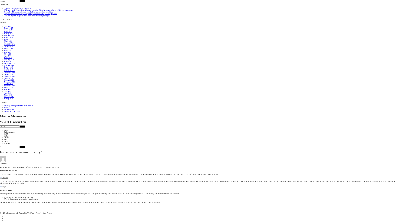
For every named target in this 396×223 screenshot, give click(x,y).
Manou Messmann (13, 116)
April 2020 (7, 56)
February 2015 (9, 97)
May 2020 (7, 54)
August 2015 (8, 87)
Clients (6, 137)
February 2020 (9, 59)
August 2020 (8, 48)
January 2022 (8, 37)
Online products (9, 132)
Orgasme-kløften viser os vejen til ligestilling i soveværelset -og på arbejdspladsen (30, 14)
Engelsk (6, 107)
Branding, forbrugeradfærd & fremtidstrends (18, 106)
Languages (7, 143)
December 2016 (9, 71)
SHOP (6, 136)
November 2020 (9, 45)
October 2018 (8, 69)
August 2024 (8, 30)
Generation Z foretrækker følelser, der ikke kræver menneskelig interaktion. (28, 12)
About (6, 141)
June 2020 (7, 52)
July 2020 (7, 50)
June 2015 (7, 89)
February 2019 (9, 65)
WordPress (30, 213)
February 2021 (9, 43)
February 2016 (9, 80)
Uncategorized (9, 109)
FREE (6, 134)
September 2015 (9, 86)
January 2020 (8, 61)
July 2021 (7, 39)
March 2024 (8, 32)
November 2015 (9, 82)
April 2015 (7, 93)
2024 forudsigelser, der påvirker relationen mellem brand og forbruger (26, 16)
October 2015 (8, 84)
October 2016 (8, 74)
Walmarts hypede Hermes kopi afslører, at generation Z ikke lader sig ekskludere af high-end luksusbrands (38, 10)
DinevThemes (47, 213)
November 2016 (9, 73)
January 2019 (8, 67)
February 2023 (9, 35)
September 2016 (9, 76)
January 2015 (8, 99)
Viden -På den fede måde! (12, 111)
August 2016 (8, 78)
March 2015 (8, 95)
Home (6, 130)
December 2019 (9, 63)
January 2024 (8, 33)
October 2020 (8, 46)
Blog (5, 139)
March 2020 (8, 58)
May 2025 (7, 26)
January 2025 (8, 28)
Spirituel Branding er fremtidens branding (17, 8)
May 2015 (7, 91)
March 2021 (8, 41)
